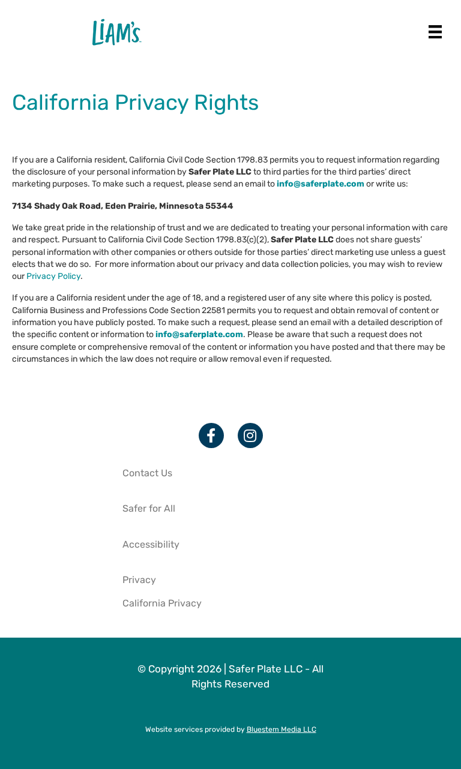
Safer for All (148, 508)
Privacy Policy (53, 276)
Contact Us (147, 473)
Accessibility (150, 544)
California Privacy (162, 603)
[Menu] (435, 32)
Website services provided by (230, 729)
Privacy (139, 579)
